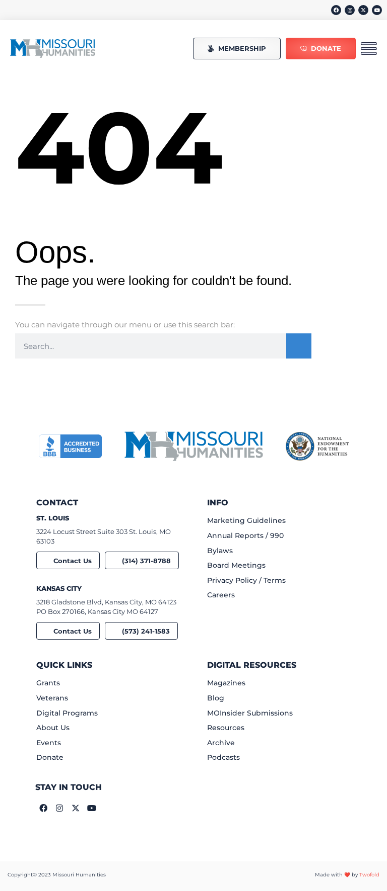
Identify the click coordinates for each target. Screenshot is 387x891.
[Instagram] (350, 10)
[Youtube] (377, 10)
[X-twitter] (363, 10)
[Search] (298, 346)
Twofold (369, 874)
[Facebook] (336, 10)
